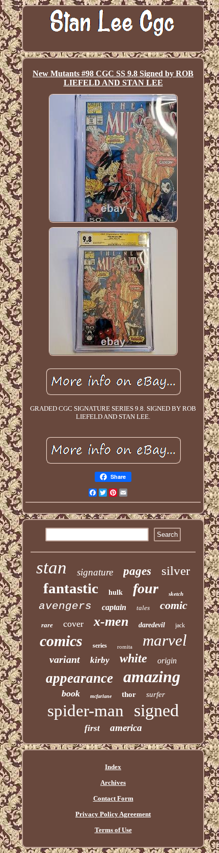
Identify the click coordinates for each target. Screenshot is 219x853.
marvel (165, 640)
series (100, 645)
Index (113, 767)
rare (47, 625)
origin (167, 660)
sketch (176, 594)
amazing (151, 676)
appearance (79, 678)
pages (137, 571)
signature (95, 572)
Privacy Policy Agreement (113, 814)
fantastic (70, 588)
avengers (65, 606)
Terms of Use (113, 830)
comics (61, 640)
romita (124, 647)
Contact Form (113, 798)
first (92, 728)
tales (143, 608)
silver (175, 570)
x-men (111, 621)
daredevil (152, 625)
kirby (100, 660)
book (71, 693)
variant (64, 659)
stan (51, 567)
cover (73, 624)
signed (156, 710)
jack (180, 625)
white (133, 658)
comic (173, 605)
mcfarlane (101, 696)
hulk (115, 592)
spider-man (85, 711)
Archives (113, 782)
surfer (155, 694)
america (126, 727)
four (145, 588)
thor (129, 694)
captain (114, 607)
